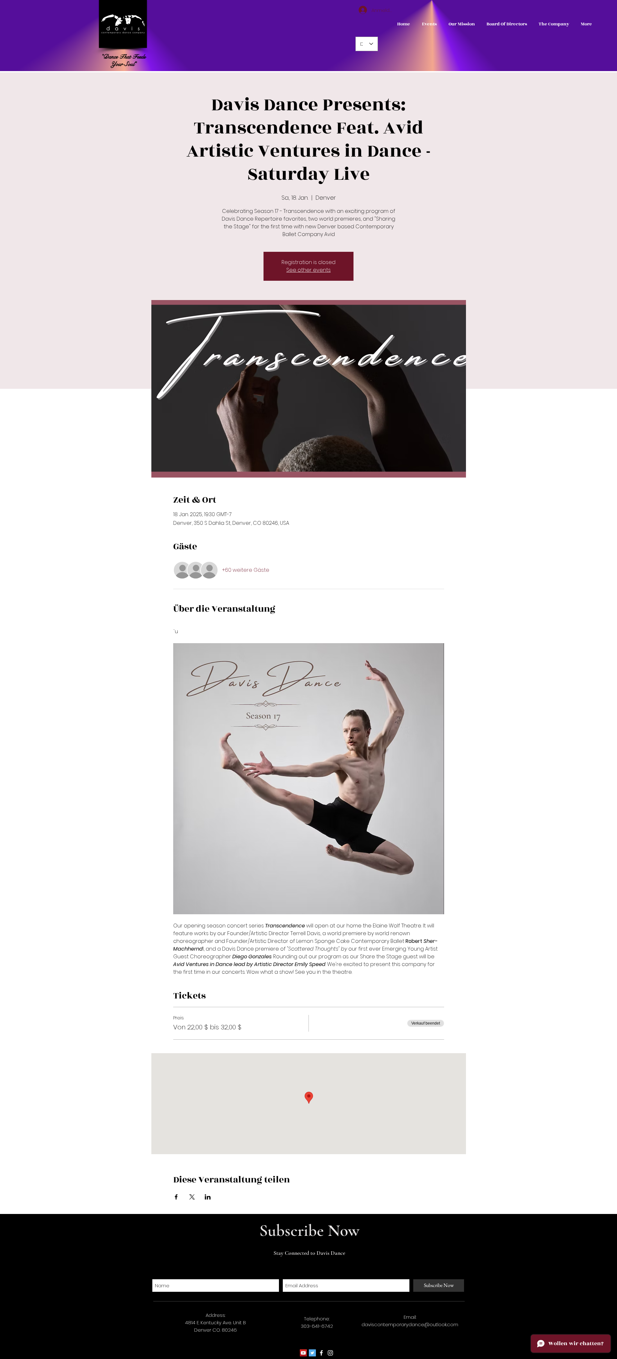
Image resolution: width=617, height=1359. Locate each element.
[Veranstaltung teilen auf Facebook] (176, 1196)
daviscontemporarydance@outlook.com (410, 1324)
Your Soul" (123, 64)
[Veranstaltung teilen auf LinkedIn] (208, 1196)
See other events (308, 270)
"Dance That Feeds (123, 56)
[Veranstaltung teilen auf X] (192, 1196)
